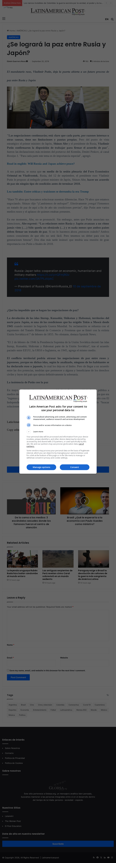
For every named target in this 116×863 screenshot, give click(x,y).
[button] (58, 432)
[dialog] (58, 431)
